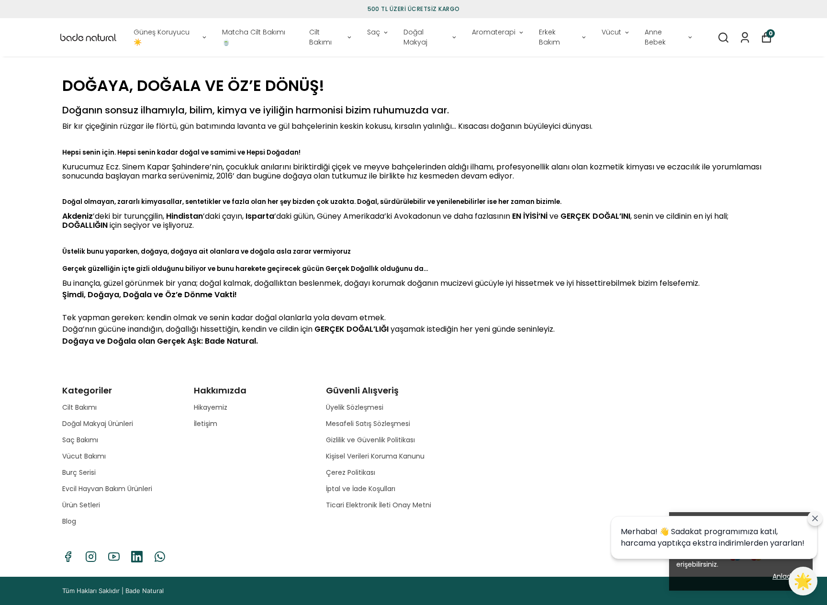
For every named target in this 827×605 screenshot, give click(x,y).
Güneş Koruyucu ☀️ (162, 37)
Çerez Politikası (350, 472)
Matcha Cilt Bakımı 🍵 (253, 37)
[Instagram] (91, 556)
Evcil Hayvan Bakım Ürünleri (107, 488)
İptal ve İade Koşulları (360, 488)
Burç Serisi (79, 472)
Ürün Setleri (81, 505)
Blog (69, 521)
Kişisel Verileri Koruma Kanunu (375, 456)
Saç (373, 32)
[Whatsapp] (160, 556)
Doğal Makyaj (415, 37)
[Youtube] (114, 556)
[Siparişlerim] (745, 38)
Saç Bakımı (80, 440)
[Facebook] (68, 556)
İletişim (205, 423)
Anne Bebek (655, 37)
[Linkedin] (137, 556)
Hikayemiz (210, 407)
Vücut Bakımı (84, 456)
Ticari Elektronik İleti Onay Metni (378, 505)
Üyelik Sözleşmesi (354, 407)
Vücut (611, 32)
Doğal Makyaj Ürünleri (97, 423)
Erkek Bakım (549, 37)
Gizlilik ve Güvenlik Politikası (370, 440)
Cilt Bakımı (320, 37)
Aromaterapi (493, 32)
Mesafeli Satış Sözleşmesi (368, 423)
